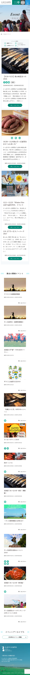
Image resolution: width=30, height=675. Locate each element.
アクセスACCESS (15, 2)
